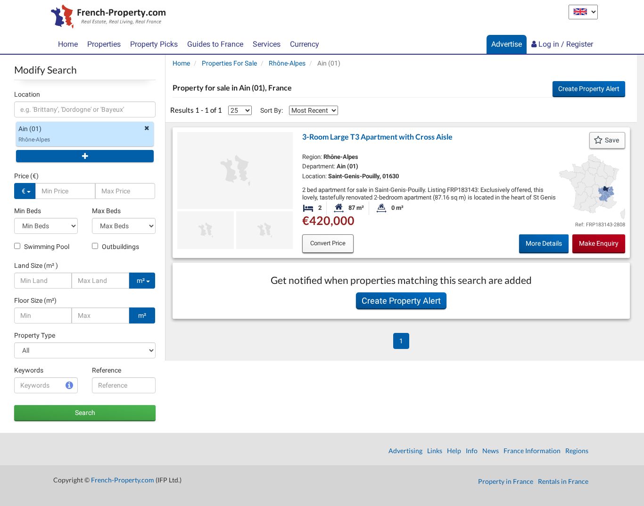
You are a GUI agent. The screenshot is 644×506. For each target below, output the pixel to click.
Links (434, 451)
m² (141, 280)
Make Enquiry (599, 243)
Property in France (505, 481)
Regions (576, 451)
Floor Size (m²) (35, 300)
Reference (106, 370)
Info (472, 451)
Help (454, 451)
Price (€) (26, 176)
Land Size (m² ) (36, 265)
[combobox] (85, 109)
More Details (544, 243)
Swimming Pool (46, 246)
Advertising (405, 451)
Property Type (34, 335)
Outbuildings (119, 246)
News (490, 451)
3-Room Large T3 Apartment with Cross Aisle (377, 136)
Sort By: (271, 110)
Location (27, 94)
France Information (532, 451)
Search (85, 412)
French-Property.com (122, 480)
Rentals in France (563, 481)
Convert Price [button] (328, 243)
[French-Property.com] (105, 17)
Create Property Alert (588, 88)
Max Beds (106, 211)
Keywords (28, 370)
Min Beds (27, 211)
